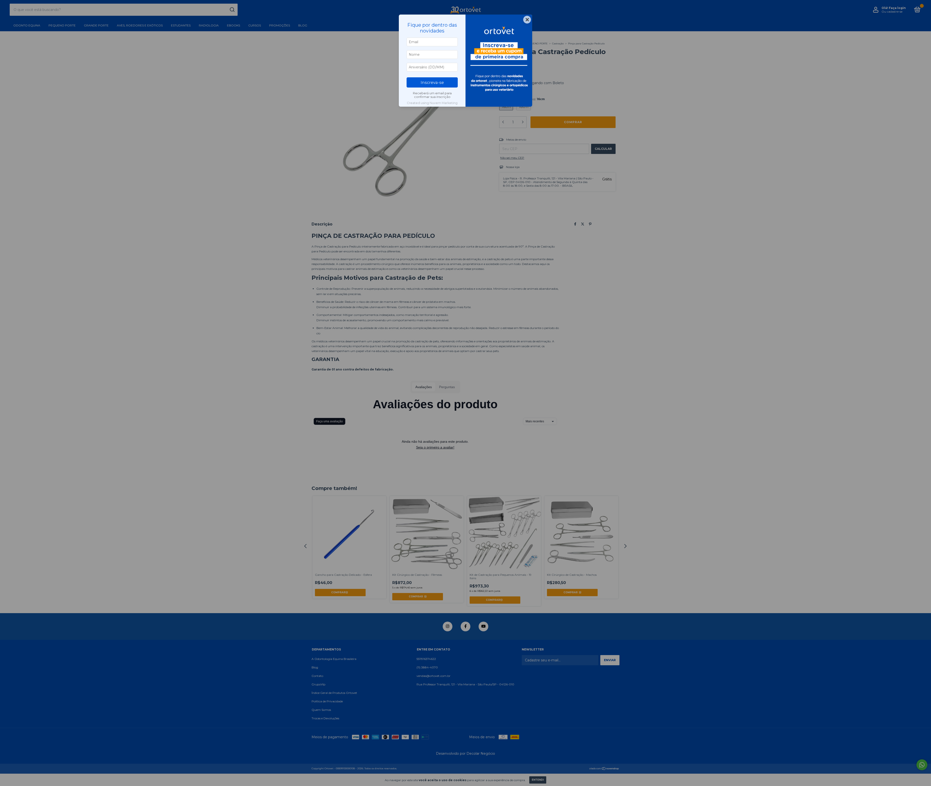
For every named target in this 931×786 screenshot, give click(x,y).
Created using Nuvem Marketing (432, 103)
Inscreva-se (432, 82)
